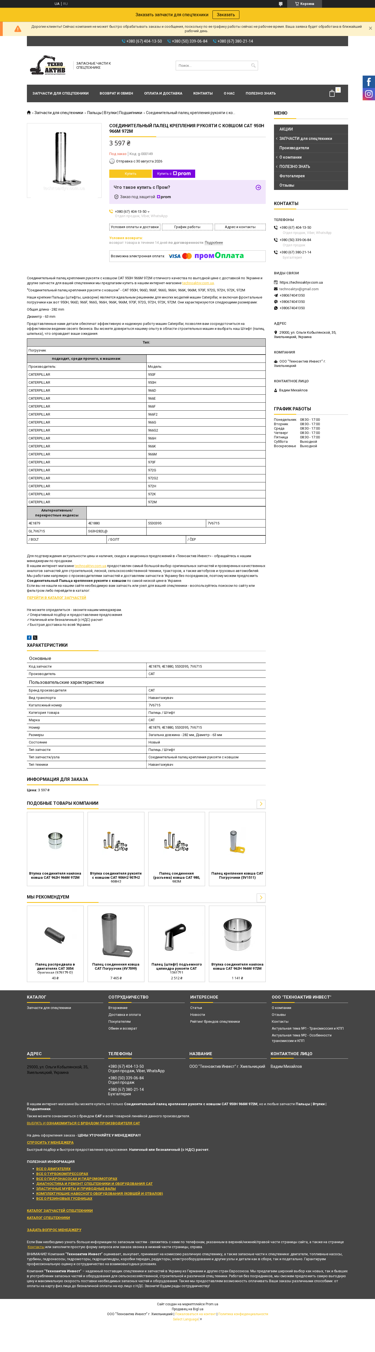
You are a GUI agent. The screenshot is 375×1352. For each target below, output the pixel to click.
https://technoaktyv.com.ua (301, 282)
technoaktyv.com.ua (198, 283)
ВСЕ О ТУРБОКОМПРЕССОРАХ (62, 1174)
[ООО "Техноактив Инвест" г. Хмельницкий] (48, 65)
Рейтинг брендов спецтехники (215, 1021)
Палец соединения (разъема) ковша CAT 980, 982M (176, 877)
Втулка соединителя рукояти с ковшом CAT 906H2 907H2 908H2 (116, 877)
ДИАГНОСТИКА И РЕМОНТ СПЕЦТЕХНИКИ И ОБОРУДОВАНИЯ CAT (94, 1184)
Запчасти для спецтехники (60, 93)
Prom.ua (212, 1304)
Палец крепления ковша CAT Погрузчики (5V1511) (237, 875)
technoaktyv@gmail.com (299, 289)
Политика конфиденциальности (243, 1314)
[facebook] (29, 639)
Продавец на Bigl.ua (187, 1309)
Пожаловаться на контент (195, 1314)
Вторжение (117, 1008)
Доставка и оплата (124, 1015)
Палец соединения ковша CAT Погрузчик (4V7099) (115, 966)
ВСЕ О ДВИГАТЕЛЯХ (53, 1169)
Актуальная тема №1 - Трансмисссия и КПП (308, 1028)
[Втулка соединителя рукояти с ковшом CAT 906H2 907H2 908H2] (116, 841)
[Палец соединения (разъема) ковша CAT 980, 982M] (176, 841)
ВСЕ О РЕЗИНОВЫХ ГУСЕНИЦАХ (64, 1198)
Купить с (164, 174)
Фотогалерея (292, 176)
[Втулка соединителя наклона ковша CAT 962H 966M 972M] (55, 841)
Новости (197, 1015)
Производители (294, 148)
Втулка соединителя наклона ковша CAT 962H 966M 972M (55, 875)
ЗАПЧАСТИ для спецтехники (305, 138)
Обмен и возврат (122, 1028)
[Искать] (253, 65)
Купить (130, 174)
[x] (35, 639)
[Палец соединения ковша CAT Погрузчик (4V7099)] (116, 934)
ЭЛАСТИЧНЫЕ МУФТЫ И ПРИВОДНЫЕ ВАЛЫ (76, 1189)
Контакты (203, 93)
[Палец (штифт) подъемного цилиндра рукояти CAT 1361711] (176, 934)
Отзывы (286, 185)
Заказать (226, 14)
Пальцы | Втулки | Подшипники (114, 112)
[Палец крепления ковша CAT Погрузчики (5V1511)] (237, 841)
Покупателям (119, 1021)
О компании (290, 157)
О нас (229, 93)
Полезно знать (261, 93)
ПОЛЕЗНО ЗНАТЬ (294, 166)
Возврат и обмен (116, 93)
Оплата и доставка (163, 93)
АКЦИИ (286, 129)
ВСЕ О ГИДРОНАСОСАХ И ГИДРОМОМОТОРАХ (76, 1179)
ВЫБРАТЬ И (83, 1123)
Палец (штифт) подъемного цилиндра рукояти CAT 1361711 (177, 968)
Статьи (196, 1008)
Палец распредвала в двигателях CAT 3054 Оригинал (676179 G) (55, 968)
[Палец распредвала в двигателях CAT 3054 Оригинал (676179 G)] (55, 934)
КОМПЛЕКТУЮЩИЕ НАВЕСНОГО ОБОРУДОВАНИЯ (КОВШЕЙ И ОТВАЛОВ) (99, 1193)
